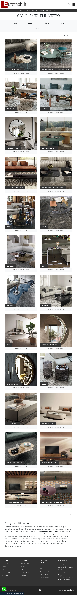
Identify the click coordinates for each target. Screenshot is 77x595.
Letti (41, 569)
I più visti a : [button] (38, 29)
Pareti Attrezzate (45, 572)
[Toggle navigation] (73, 4)
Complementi (39, 10)
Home (21, 10)
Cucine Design (25, 564)
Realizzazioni (6, 572)
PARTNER (4, 570)
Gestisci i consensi (18, 594)
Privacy (3, 594)
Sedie (22, 570)
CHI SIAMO (5, 564)
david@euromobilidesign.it (65, 577)
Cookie (8, 594)
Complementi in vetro (50, 10)
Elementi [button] (30, 23)
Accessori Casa (29, 10)
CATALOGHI (24, 575)
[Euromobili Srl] (13, 4)
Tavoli (23, 567)
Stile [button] (62, 23)
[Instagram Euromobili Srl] (40, 590)
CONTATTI (5, 575)
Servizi (4, 567)
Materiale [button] (47, 23)
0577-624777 (64, 572)
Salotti (42, 566)
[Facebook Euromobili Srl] (37, 590)
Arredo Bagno (44, 574)
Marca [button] (15, 23)
